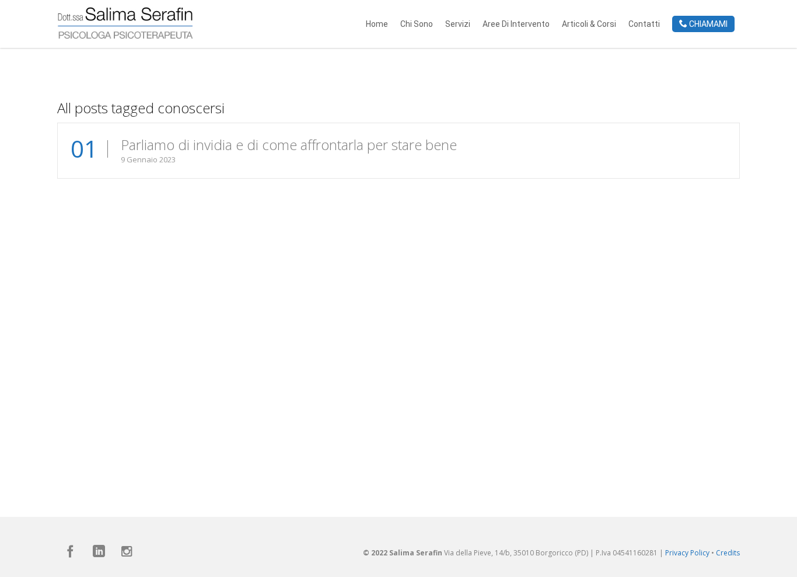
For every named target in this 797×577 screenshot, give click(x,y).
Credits (728, 553)
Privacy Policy (687, 553)
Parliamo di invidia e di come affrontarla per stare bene (289, 144)
